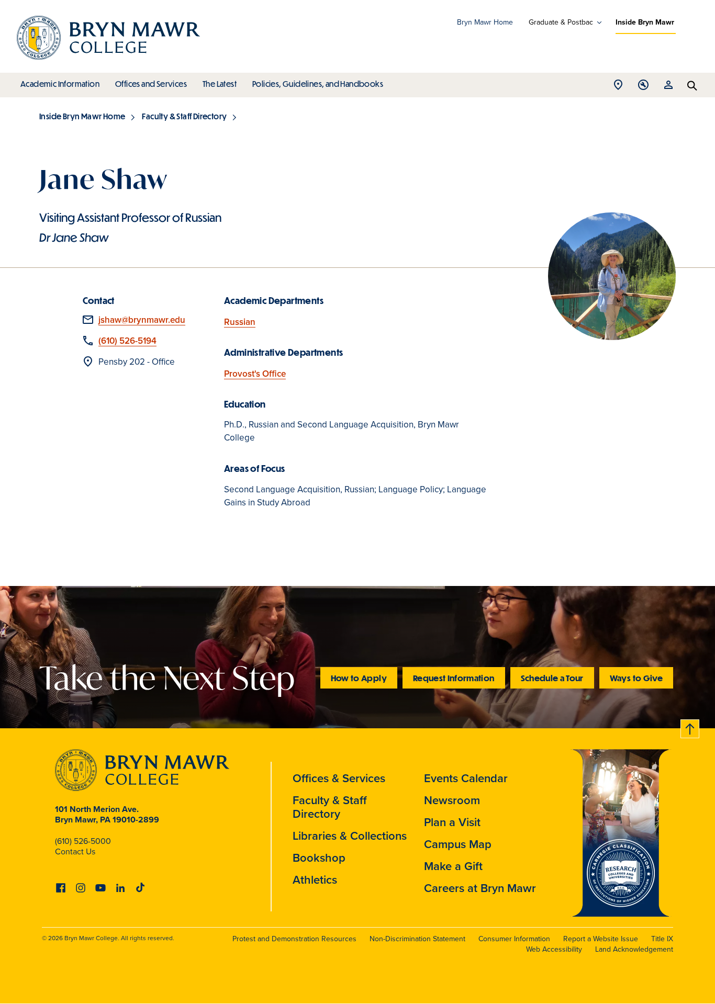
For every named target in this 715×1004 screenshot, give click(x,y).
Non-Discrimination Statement (417, 938)
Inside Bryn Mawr (645, 22)
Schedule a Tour (552, 678)
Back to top (690, 727)
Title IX (662, 938)
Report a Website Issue (600, 938)
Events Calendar (466, 778)
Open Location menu (618, 87)
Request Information (454, 678)
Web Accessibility (554, 949)
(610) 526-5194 (127, 340)
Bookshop (319, 857)
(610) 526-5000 (83, 841)
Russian (239, 322)
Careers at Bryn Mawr (480, 888)
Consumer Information (514, 938)
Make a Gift (453, 866)
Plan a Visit (452, 822)
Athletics (315, 879)
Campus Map (457, 844)
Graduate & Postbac (561, 22)
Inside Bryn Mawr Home (82, 116)
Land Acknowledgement (634, 949)
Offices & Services (339, 778)
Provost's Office (255, 373)
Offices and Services (151, 83)
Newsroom (452, 800)
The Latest (220, 83)
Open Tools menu (643, 87)
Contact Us (75, 851)
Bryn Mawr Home (485, 22)
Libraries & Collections (350, 835)
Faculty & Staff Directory (184, 116)
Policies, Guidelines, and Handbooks (317, 83)
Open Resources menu (668, 87)
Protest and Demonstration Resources (294, 938)
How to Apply (359, 678)
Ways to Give (636, 678)
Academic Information (59, 83)
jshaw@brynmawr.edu (141, 319)
